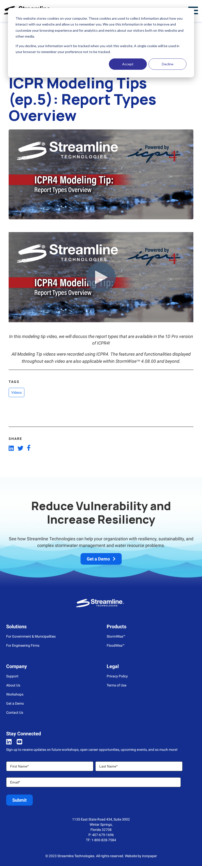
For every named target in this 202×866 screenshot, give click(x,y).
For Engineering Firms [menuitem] (22, 645)
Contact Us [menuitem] (14, 712)
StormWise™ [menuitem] (116, 636)
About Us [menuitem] (13, 685)
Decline (167, 64)
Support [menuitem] (12, 676)
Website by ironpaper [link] (141, 856)
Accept (128, 64)
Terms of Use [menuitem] (116, 685)
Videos (16, 392)
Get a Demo (98, 558)
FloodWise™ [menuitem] (116, 645)
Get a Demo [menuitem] (15, 703)
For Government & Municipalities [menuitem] (31, 636)
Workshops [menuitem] (14, 694)
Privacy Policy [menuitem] (117, 676)
